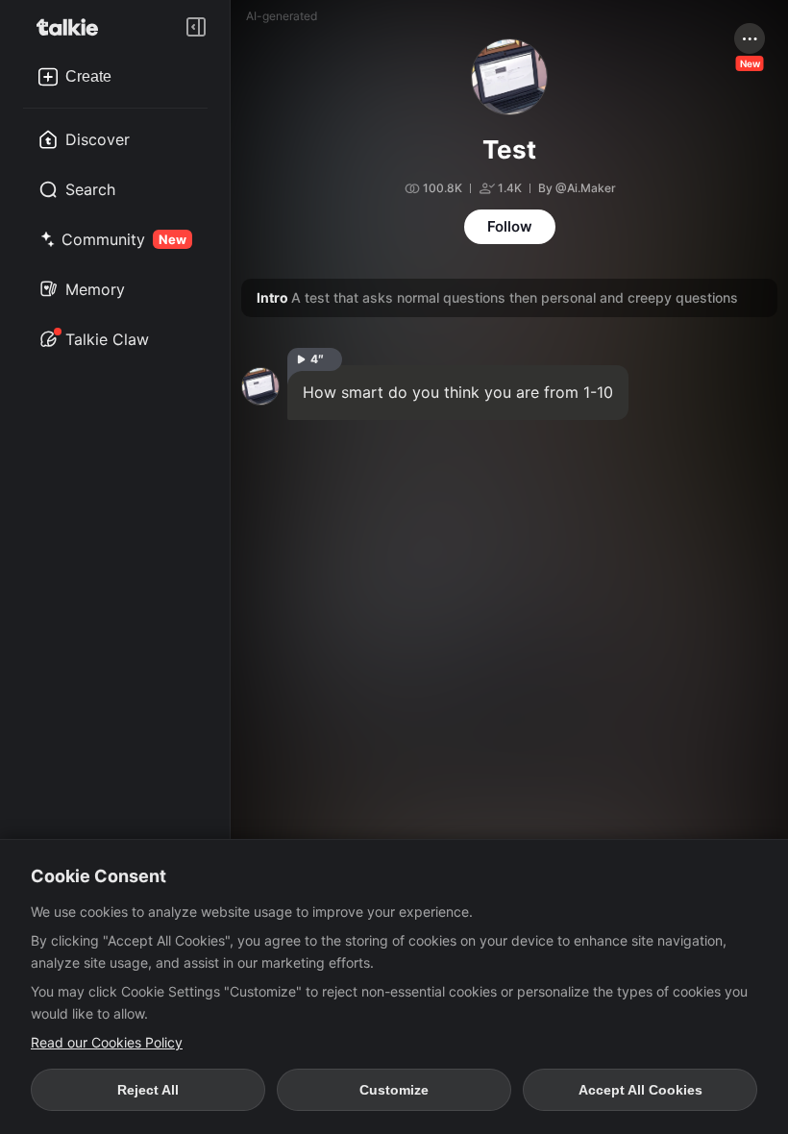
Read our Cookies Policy (107, 1042)
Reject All (148, 1089)
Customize (394, 1089)
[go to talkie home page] (73, 27)
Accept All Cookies (640, 1089)
